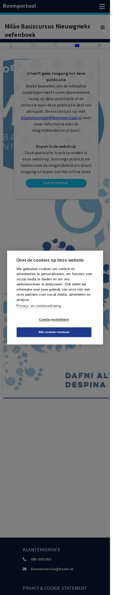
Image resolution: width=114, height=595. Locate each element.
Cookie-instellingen (54, 319)
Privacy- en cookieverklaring (38, 306)
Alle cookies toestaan (53, 332)
